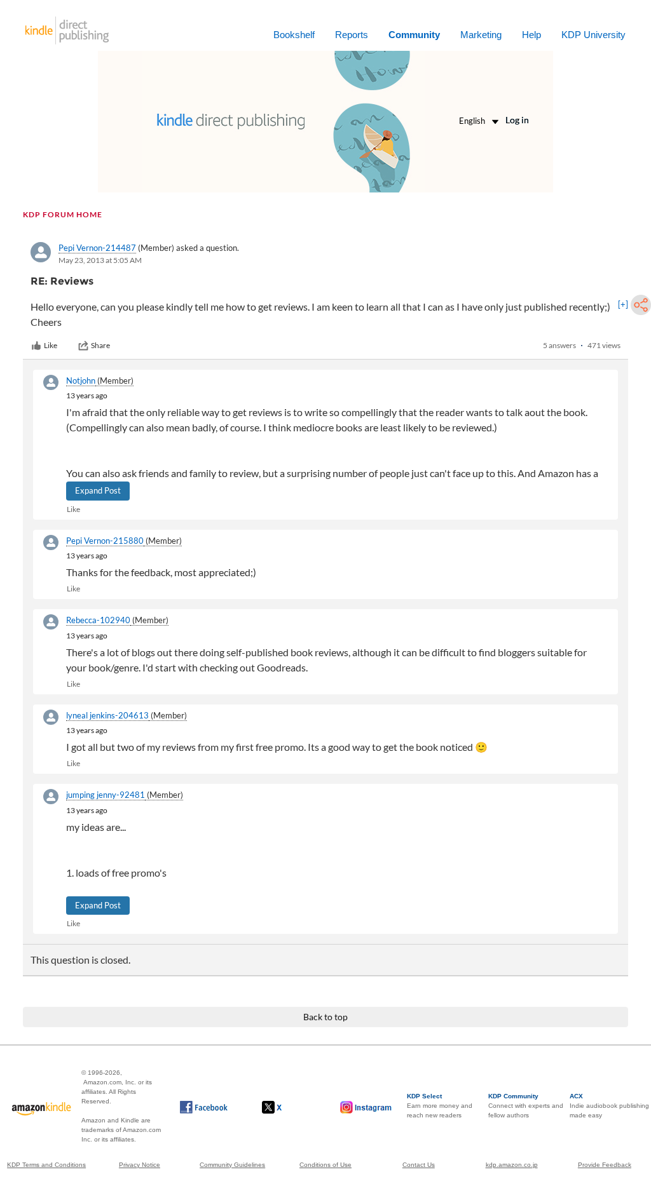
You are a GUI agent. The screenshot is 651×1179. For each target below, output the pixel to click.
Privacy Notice (139, 1164)
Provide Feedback (604, 1164)
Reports (351, 34)
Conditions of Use (325, 1164)
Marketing (481, 34)
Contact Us (418, 1164)
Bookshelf (294, 34)
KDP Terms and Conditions (46, 1164)
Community (414, 34)
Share (100, 345)
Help (531, 34)
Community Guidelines (232, 1164)
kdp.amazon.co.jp (512, 1164)
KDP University (593, 34)
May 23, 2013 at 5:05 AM (100, 260)
